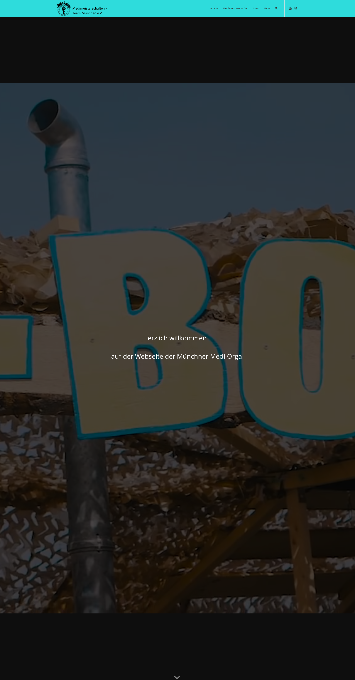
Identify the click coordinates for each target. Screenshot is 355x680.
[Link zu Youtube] (290, 8)
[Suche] (276, 8)
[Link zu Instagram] (296, 8)
